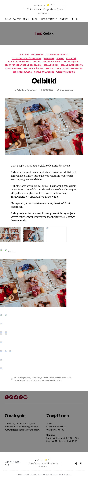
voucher (40, 380)
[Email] (25, 397)
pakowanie (66, 377)
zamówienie (50, 380)
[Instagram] (76, 19)
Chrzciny (24, 55)
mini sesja (49, 58)
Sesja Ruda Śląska (33, 68)
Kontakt (63, 19)
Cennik (26, 19)
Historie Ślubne (48, 19)
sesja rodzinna (13, 68)
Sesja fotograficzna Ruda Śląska (23, 65)
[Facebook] (72, 19)
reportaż (71, 58)
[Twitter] (16, 397)
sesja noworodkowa (72, 65)
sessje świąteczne (44, 72)
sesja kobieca (51, 65)
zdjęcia (59, 380)
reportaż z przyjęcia (19, 62)
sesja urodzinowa (73, 68)
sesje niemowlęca (22, 72)
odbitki (60, 58)
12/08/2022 (48, 90)
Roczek (37, 62)
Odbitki (44, 80)
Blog (35, 19)
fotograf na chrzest (57, 55)
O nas (8, 19)
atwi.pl (69, 474)
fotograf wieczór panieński (26, 58)
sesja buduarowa (52, 62)
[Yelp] (7, 397)
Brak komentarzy (67, 90)
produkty (32, 380)
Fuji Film (44, 377)
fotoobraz (36, 377)
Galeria (17, 19)
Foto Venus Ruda (29, 90)
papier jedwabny (21, 380)
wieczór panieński (65, 72)
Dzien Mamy (37, 55)
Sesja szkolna (53, 68)
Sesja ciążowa (72, 62)
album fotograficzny (22, 377)
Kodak (51, 377)
